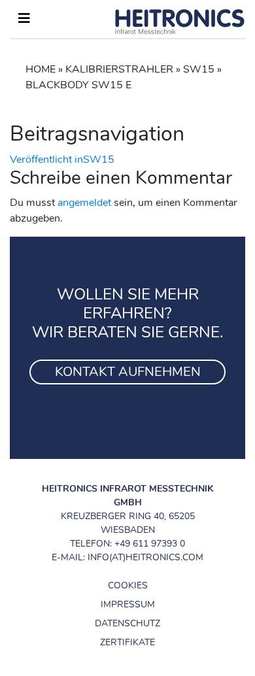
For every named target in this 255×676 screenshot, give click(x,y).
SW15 (198, 69)
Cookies (128, 585)
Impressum (128, 604)
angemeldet (84, 202)
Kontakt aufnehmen (128, 371)
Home (41, 69)
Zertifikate (127, 642)
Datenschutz (127, 623)
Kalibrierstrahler (119, 69)
